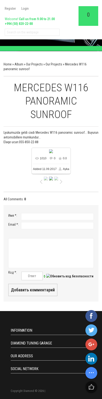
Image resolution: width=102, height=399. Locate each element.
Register (10, 8)
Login (25, 8)
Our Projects (34, 64)
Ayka (66, 169)
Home (8, 64)
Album (18, 64)
